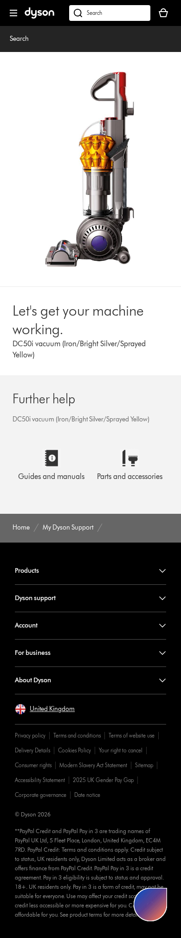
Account (26, 625)
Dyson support (35, 598)
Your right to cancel (120, 750)
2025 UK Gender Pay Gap (103, 779)
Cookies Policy (74, 750)
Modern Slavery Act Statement (93, 765)
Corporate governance (40, 794)
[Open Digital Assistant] (150, 904)
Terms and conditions (77, 735)
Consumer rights (33, 765)
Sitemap (144, 765)
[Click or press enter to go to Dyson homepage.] (39, 16)
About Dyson (33, 680)
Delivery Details (32, 750)
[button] (45, 709)
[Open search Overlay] (109, 13)
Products (27, 571)
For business (33, 653)
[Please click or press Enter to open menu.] (13, 13)
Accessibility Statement (40, 779)
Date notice (87, 794)
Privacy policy (30, 735)
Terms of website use (132, 735)
